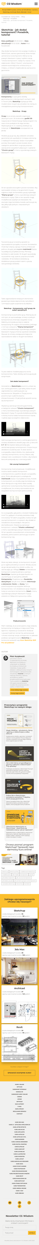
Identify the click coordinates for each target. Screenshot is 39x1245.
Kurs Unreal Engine (19, 1188)
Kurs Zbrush (19, 1193)
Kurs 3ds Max (19, 1122)
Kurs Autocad (19, 1134)
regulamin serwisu (19, 1111)
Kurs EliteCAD (19, 1146)
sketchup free (14, 871)
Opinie (19, 1099)
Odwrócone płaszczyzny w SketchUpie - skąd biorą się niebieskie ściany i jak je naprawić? (19, 828)
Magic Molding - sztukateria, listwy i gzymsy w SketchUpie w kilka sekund (19, 732)
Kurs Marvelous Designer (19, 1161)
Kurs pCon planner (19, 1166)
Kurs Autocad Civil (19, 1137)
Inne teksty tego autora (19, 690)
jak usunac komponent (23, 877)
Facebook (19, 1203)
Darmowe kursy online (20, 1094)
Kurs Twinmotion (19, 1186)
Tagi (3, 868)
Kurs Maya (19, 1164)
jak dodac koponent (8, 877)
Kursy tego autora (17, 693)
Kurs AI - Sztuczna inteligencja (19, 1124)
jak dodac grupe (7, 880)
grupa (31, 874)
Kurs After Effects (19, 1127)
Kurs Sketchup (19, 1181)
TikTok (19, 1206)
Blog (23, 17)
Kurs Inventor (20, 1156)
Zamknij (35, 10)
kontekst (27, 884)
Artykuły (19, 1101)
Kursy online (19, 1084)
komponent (24, 874)
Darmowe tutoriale (19, 1089)
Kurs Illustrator (19, 1154)
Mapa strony (19, 1109)
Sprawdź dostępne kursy (19, 1073)
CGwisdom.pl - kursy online (10, 17)
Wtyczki (19, 1087)
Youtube (10, 1203)
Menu (36, 4)
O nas (19, 1106)
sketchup (5, 871)
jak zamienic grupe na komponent (24, 880)
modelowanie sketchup (27, 871)
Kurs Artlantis (19, 1132)
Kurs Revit (19, 1176)
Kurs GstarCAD (19, 1151)
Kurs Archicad (19, 1129)
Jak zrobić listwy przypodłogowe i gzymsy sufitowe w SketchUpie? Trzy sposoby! (19, 764)
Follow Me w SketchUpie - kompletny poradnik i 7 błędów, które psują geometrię (18, 797)
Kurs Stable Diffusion (19, 1183)
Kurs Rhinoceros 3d (19, 1178)
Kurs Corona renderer (20, 1141)
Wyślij (32, 1233)
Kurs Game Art (19, 1149)
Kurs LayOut (19, 1159)
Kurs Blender (19, 1139)
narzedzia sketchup (8, 884)
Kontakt (19, 1114)
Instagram (29, 1203)
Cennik (19, 1096)
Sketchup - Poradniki (10, 18)
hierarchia (19, 884)
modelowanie (6, 874)
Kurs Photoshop (19, 1168)
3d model (15, 874)
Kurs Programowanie (19, 1171)
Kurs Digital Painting (19, 1144)
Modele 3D (19, 1091)
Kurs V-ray (19, 1190)
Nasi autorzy (19, 1104)
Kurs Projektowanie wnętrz (19, 1173)
